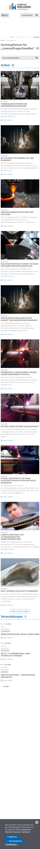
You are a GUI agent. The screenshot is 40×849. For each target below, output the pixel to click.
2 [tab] (13, 37)
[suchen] (36, 15)
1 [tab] (10, 37)
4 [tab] (17, 37)
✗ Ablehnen (12, 837)
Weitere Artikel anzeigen (20, 611)
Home (2, 40)
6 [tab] (21, 37)
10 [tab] (30, 37)
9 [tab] (27, 37)
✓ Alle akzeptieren (14, 841)
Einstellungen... (12, 844)
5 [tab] (19, 37)
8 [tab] (25, 37)
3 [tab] (15, 37)
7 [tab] (23, 37)
